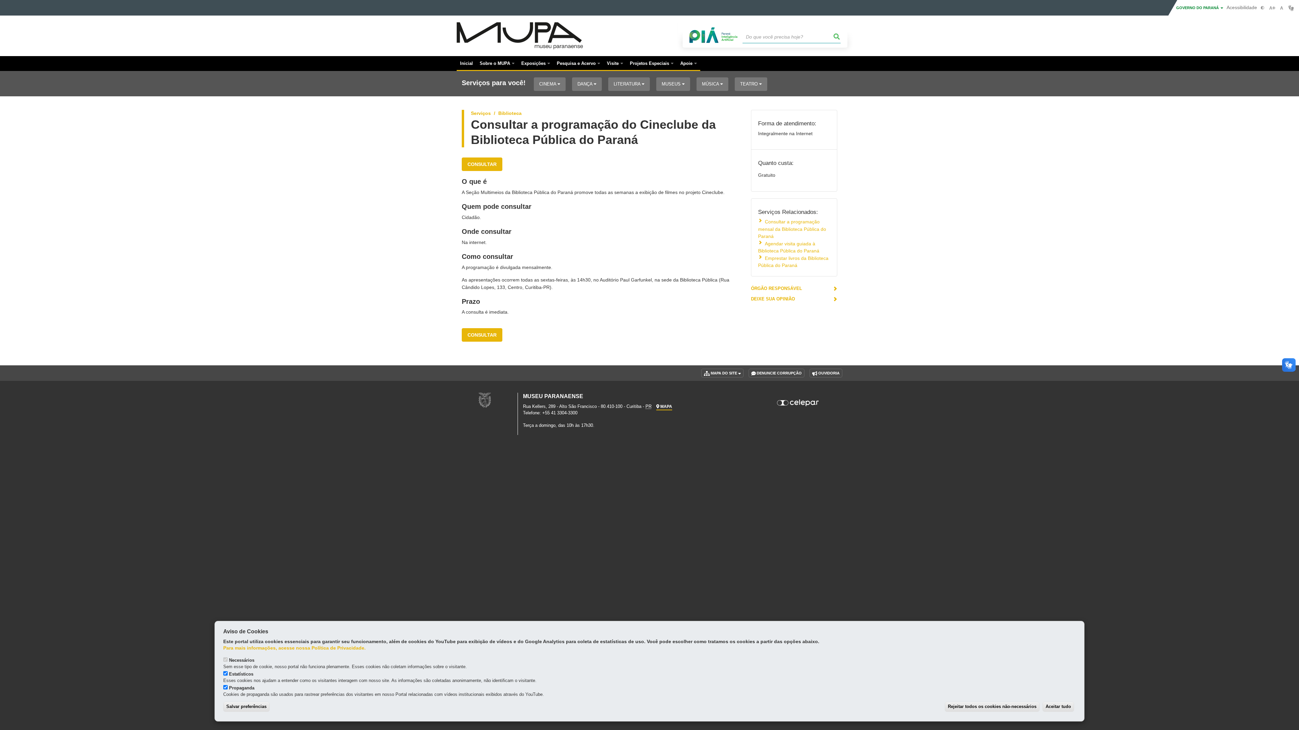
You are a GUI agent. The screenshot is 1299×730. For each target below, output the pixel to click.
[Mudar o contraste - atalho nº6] (1263, 8)
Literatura (628, 84)
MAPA (665, 406)
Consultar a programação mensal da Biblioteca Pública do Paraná (792, 229)
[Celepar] (798, 402)
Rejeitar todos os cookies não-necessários (992, 706)
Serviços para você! (494, 83)
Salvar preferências (246, 706)
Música (711, 84)
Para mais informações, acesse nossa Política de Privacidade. (294, 648)
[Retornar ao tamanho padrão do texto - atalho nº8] (1281, 8)
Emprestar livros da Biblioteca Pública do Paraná (793, 262)
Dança (585, 84)
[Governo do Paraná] (484, 400)
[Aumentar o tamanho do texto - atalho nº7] (1272, 8)
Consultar (482, 164)
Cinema (548, 84)
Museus (672, 84)
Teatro (749, 84)
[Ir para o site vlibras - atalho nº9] (1291, 8)
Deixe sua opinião (773, 298)
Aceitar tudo (1058, 706)
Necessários (241, 660)
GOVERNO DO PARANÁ (1198, 8)
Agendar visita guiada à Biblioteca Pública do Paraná (788, 247)
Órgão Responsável (776, 288)
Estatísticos (241, 674)
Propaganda (241, 687)
